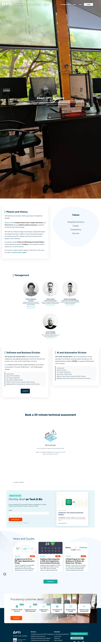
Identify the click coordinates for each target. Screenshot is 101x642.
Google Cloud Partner (36, 222)
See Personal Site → (31, 307)
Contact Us (25, 391)
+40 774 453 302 (77, 638)
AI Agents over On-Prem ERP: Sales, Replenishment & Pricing (24, 561)
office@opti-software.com (79, 634)
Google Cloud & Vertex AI (38, 636)
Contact (88, 4)
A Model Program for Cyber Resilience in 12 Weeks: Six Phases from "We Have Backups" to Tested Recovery (76, 561)
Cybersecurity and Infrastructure (40, 640)
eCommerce (57, 636)
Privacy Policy (26, 522)
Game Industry (58, 640)
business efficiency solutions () (66, 361)
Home (15, 4)
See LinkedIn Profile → (31, 306)
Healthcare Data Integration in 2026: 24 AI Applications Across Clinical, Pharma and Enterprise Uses (50, 561)
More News (50, 581)
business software (34, 356)
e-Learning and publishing (61, 634)
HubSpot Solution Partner (22, 222)
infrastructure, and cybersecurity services (16, 359)
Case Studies (37, 4)
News (80, 4)
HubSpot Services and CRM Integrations (42, 634)
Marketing (57, 638)
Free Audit (16, 618)
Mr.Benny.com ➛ (25, 367)
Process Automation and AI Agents (40, 638)
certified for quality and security (27, 225)
